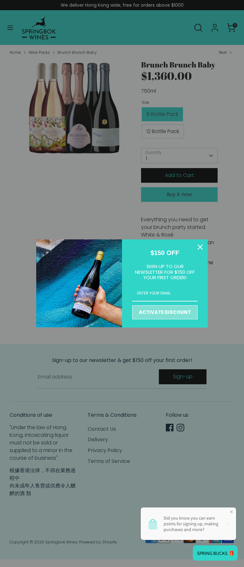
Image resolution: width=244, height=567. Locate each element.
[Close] (200, 247)
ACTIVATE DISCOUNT (165, 312)
